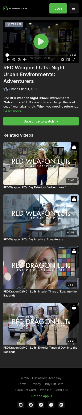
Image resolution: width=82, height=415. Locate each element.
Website (45, 390)
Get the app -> (41, 396)
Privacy (36, 384)
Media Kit (62, 390)
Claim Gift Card (25, 390)
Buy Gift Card (54, 384)
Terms (22, 384)
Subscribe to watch (39, 121)
